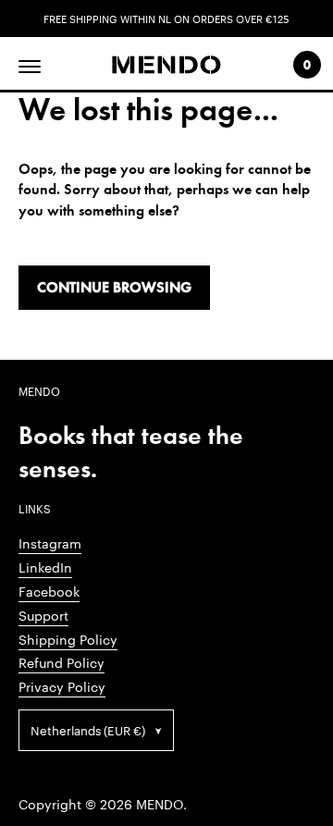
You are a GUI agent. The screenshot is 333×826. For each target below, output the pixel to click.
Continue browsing (114, 287)
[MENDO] (166, 65)
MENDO (159, 804)
